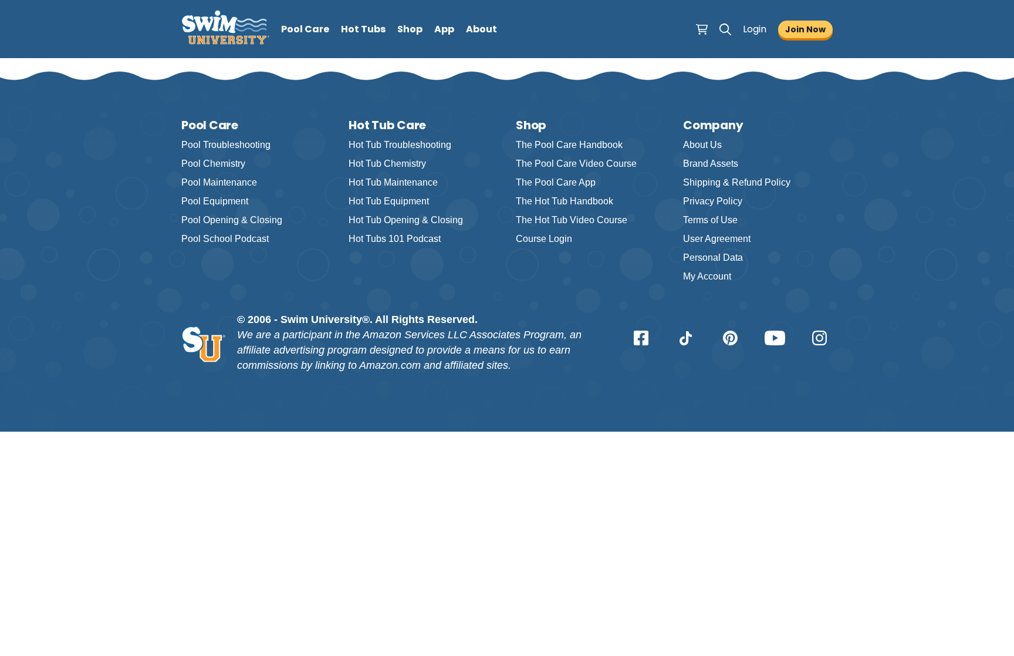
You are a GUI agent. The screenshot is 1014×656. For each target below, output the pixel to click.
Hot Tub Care (387, 125)
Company (713, 125)
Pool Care (305, 29)
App (444, 29)
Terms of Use (710, 220)
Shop (409, 29)
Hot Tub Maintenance (393, 182)
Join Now (805, 29)
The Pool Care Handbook (569, 145)
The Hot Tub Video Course (571, 220)
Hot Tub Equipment (389, 201)
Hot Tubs (363, 29)
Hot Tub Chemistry (387, 164)
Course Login (544, 239)
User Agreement (717, 239)
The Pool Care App (556, 182)
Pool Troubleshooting (226, 145)
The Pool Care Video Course (576, 164)
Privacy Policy (712, 201)
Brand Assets (710, 164)
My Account (707, 276)
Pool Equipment (214, 201)
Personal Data (713, 258)
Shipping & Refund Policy (736, 182)
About (481, 29)
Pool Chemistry (213, 164)
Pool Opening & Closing (231, 220)
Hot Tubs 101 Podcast (395, 239)
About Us (702, 145)
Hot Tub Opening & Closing (406, 220)
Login (754, 29)
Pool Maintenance (219, 182)
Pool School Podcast (225, 239)
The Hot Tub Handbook (564, 201)
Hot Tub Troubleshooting (400, 145)
